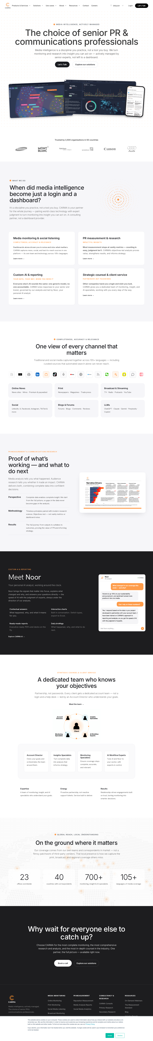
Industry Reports (131, 1016)
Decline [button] (120, 1035)
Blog (126, 1012)
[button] (21, 6)
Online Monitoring (55, 1001)
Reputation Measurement (83, 1001)
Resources (130, 996)
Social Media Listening (56, 1009)
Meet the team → (76, 704)
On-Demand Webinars (133, 1001)
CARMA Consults (106, 1003)
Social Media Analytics (82, 1009)
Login (130, 6)
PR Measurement (82, 996)
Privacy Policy (90, 1024)
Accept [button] (110, 1035)
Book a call (63, 963)
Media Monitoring (56, 996)
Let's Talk (62, 64)
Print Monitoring (54, 1005)
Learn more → (19, 258)
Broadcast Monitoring (56, 1013)
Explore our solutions (85, 64)
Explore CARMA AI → (16, 636)
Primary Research (106, 1008)
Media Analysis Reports (83, 1005)
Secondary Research (107, 1012)
